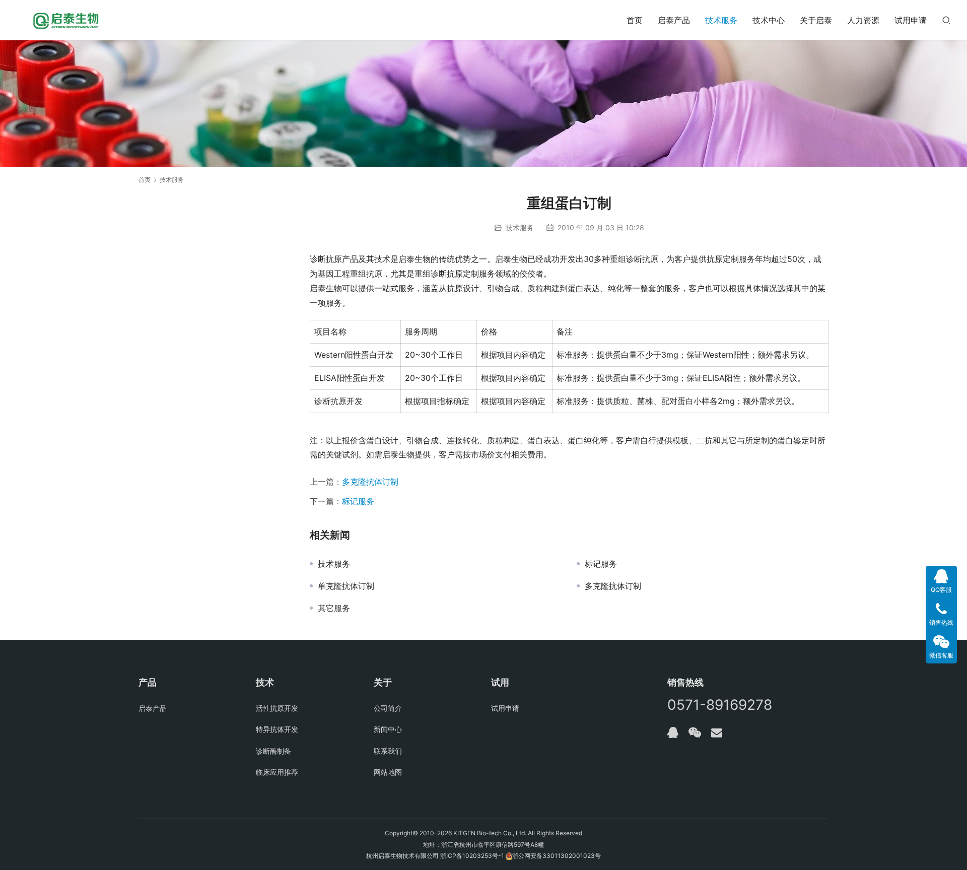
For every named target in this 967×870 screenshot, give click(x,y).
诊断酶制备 (273, 751)
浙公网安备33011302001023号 (556, 855)
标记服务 (358, 501)
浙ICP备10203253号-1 (472, 855)
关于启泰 (816, 20)
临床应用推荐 (277, 772)
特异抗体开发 (277, 729)
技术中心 (768, 20)
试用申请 (910, 20)
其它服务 (334, 608)
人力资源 (863, 20)
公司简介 (388, 708)
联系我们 (388, 751)
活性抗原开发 (277, 708)
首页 (635, 20)
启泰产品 (674, 20)
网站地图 (388, 772)
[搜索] (946, 20)
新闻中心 (388, 729)
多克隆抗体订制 (370, 482)
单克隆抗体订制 (346, 585)
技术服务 (721, 20)
